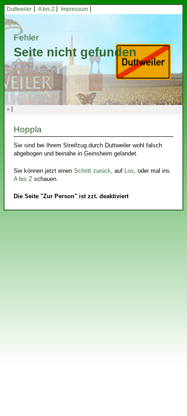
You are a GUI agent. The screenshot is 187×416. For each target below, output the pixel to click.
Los (129, 170)
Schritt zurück (92, 170)
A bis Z (46, 9)
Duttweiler (19, 9)
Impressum (74, 9)
